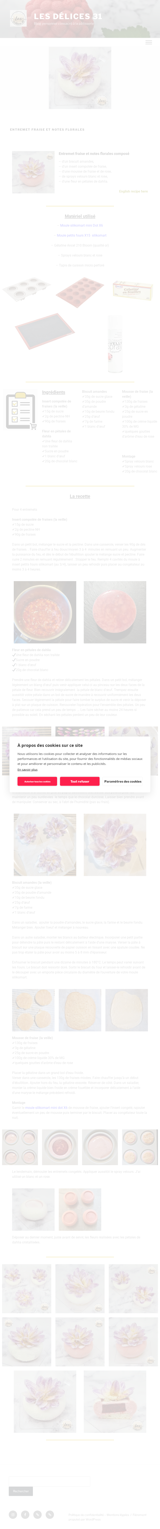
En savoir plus (28, 769)
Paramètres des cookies (122, 781)
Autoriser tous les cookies (37, 781)
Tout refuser (79, 781)
